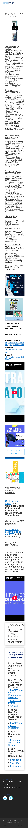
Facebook (15, 759)
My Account (12, 820)
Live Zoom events (14, 701)
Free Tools (8, 822)
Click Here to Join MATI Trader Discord (15, 452)
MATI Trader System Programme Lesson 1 (15, 694)
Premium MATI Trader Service (14, 742)
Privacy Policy (9, 826)
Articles (14, 706)
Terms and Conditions (13, 824)
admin (8, 16)
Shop (4, 820)
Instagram (15, 766)
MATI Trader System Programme (15, 725)
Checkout (19, 826)
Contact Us (17, 822)
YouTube (15, 763)
